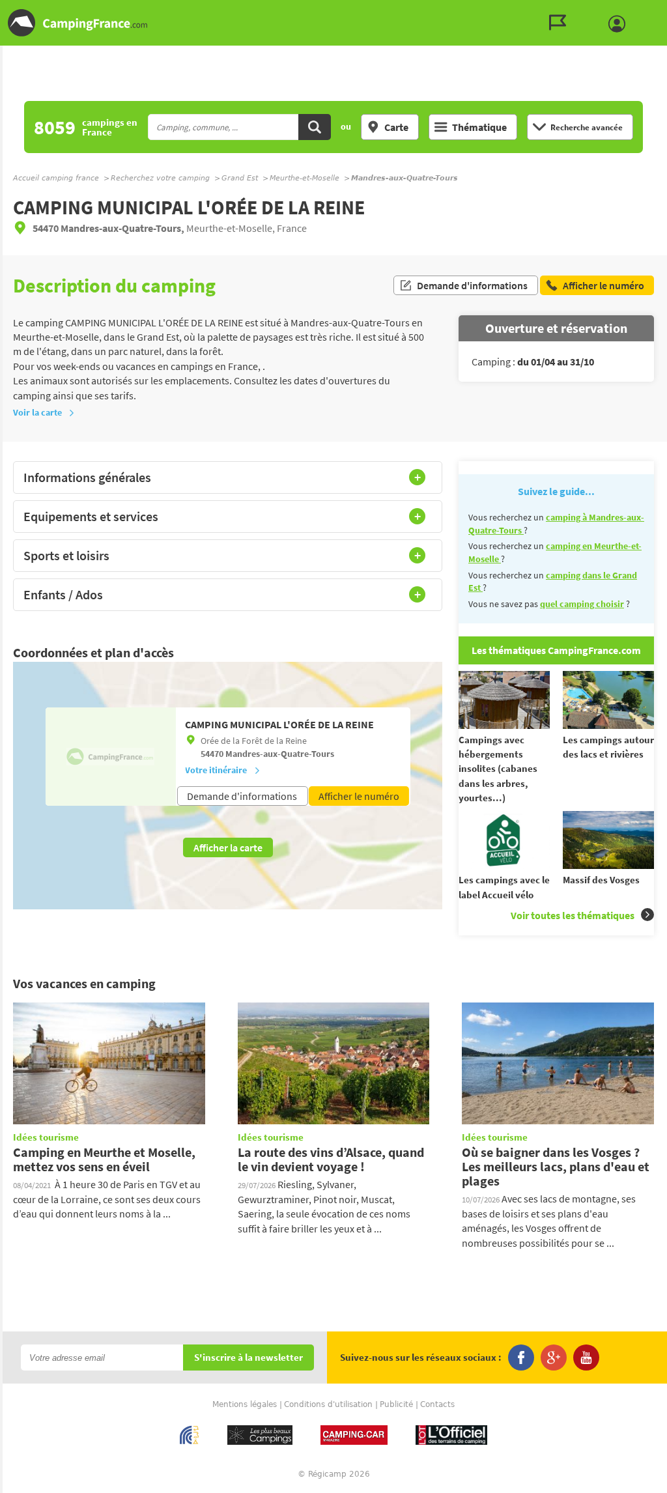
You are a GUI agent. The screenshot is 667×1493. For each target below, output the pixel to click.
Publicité (396, 1404)
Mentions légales (244, 1404)
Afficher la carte (228, 847)
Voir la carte (37, 412)
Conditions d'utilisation (328, 1404)
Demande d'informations (472, 285)
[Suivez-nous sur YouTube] (586, 1357)
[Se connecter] (620, 24)
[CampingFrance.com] (333, 23)
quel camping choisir (582, 604)
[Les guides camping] (561, 22)
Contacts (437, 1404)
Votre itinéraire (216, 770)
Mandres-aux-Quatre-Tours (279, 754)
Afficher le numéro (359, 796)
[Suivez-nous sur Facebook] (521, 1357)
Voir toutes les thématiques (572, 915)
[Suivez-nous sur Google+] (554, 1357)
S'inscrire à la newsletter (248, 1358)
